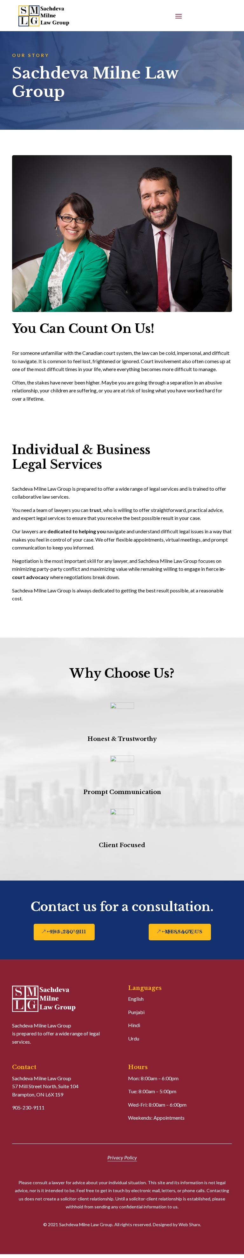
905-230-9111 (68, 932)
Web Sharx (189, 1224)
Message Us (184, 932)
